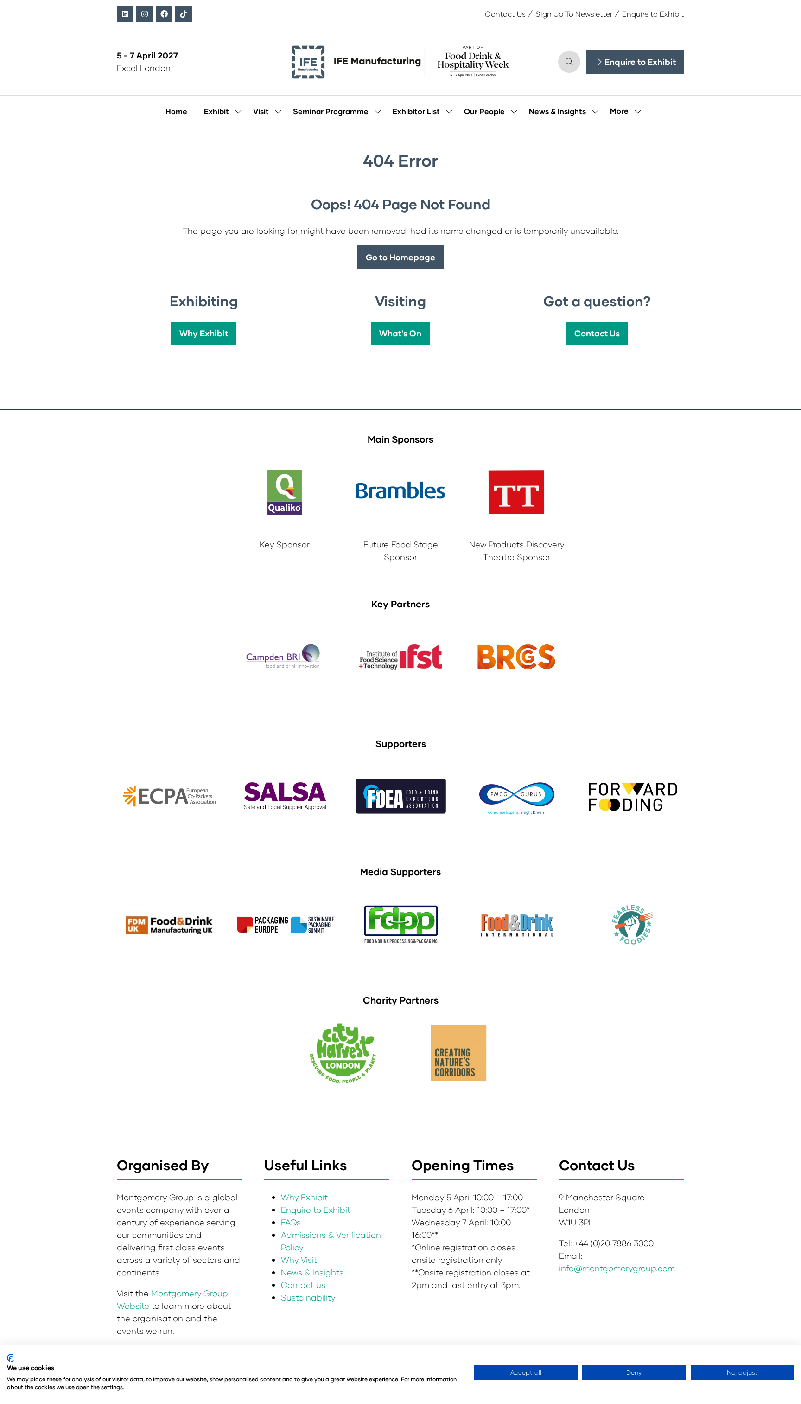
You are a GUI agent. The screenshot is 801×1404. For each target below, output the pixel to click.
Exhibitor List (416, 111)
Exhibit (216, 111)
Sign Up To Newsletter (573, 13)
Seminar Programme (331, 111)
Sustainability (308, 1297)
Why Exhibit (304, 1197)
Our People (484, 111)
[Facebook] (164, 14)
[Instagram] (144, 14)
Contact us (303, 1285)
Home (176, 111)
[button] (569, 62)
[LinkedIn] (125, 14)
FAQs (291, 1222)
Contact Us (505, 13)
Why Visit (299, 1260)
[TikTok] (183, 14)
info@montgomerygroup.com (617, 1268)
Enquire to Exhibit (653, 13)
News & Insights (557, 111)
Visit (261, 111)
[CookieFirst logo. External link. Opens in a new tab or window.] (10, 1358)
